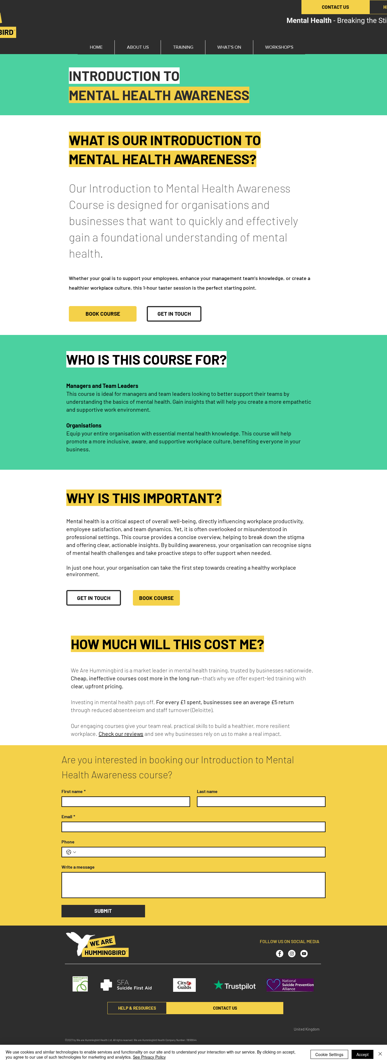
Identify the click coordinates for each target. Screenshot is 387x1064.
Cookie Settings (329, 1054)
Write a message (78, 866)
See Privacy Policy (149, 1057)
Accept (362, 1054)
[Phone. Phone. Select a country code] (71, 852)
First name (73, 791)
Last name (207, 791)
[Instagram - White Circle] (291, 953)
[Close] (380, 1054)
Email (68, 816)
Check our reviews (121, 733)
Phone (68, 841)
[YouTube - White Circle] (304, 953)
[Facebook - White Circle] (279, 953)
